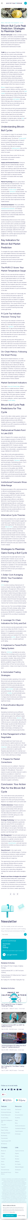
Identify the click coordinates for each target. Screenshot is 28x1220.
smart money (12, 189)
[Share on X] (14, 894)
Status (16, 1172)
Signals (17, 1153)
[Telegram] (8, 1089)
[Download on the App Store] (7, 1100)
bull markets (16, 99)
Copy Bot (3, 1124)
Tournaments (4, 1138)
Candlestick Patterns (20, 1128)
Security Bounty (5, 1169)
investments (9, 689)
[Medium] (20, 1089)
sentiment (12, 191)
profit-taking (11, 400)
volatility (9, 693)
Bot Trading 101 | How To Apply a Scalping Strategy (12, 967)
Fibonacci (17, 460)
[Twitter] (5, 1089)
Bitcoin (3, 87)
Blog (16, 1123)
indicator (11, 326)
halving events (16, 148)
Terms (2, 1161)
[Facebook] (2, 1089)
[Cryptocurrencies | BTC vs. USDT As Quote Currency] (14, 1017)
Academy (17, 1117)
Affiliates (17, 1161)
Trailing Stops (4, 1127)
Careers (3, 1153)
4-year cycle (22, 138)
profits (13, 637)
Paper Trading (4, 1130)
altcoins (19, 718)
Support (3, 1167)
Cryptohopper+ (19, 1131)
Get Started (18, 1109)
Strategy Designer (5, 1133)
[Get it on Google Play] (20, 1100)
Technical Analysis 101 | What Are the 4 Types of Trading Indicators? (13, 976)
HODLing (9, 652)
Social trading (4, 1117)
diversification (12, 843)
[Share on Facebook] (10, 894)
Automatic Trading (5, 1109)
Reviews (17, 1159)
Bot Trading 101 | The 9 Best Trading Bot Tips (12, 979)
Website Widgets (19, 1167)
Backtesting (4, 1135)
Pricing (16, 1156)
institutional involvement (8, 208)
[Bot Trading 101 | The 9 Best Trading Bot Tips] (14, 1058)
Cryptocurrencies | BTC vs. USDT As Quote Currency (12, 971)
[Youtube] (14, 1089)
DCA (2, 585)
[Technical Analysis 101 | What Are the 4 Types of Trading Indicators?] (14, 1038)
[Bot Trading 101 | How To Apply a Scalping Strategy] (14, 996)
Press (2, 1156)
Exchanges (18, 1134)
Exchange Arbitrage (6, 1112)
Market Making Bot (5, 1115)
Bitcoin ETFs (8, 527)
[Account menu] (25, 3)
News (16, 1120)
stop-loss (3, 747)
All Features (4, 1143)
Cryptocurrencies (19, 1150)
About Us (3, 1150)
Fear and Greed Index (14, 386)
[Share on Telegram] (17, 894)
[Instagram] (17, 1089)
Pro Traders (18, 1164)
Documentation (19, 1115)
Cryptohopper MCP (6, 1141)
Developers (18, 1169)
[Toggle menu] (2, 3)
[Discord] (11, 1089)
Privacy (3, 1164)
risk (23, 118)
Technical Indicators (20, 1125)
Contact (3, 1159)
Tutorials (17, 1112)
